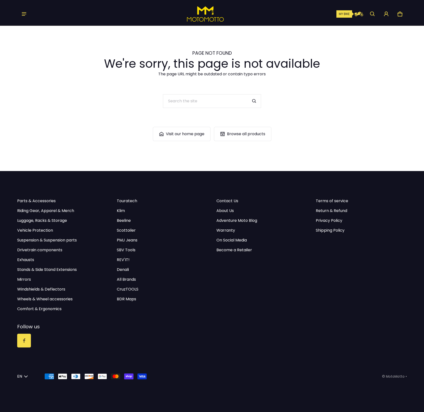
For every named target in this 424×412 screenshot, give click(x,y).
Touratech (127, 201)
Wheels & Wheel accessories (45, 299)
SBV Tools (126, 250)
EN (19, 376)
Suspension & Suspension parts (47, 240)
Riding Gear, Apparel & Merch (45, 210)
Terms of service (332, 201)
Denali (123, 269)
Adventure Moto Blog (236, 220)
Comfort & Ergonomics (39, 309)
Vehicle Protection (35, 230)
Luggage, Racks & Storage (42, 220)
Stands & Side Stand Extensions (47, 269)
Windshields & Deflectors (41, 289)
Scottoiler (126, 230)
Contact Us (227, 201)
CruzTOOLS (127, 289)
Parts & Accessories (36, 201)
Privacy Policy (329, 220)
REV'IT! (123, 260)
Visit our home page (185, 134)
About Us (225, 210)
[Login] (386, 14)
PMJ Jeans (127, 240)
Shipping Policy (330, 230)
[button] (372, 14)
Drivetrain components (39, 250)
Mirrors (24, 279)
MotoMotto (395, 376)
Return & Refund (331, 210)
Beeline (124, 220)
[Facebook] (24, 340)
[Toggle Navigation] (24, 14)
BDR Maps (126, 299)
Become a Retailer (234, 250)
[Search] (254, 101)
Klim (121, 210)
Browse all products (246, 134)
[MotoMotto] (189, 14)
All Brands (126, 279)
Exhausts (25, 260)
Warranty (225, 230)
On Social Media (231, 240)
